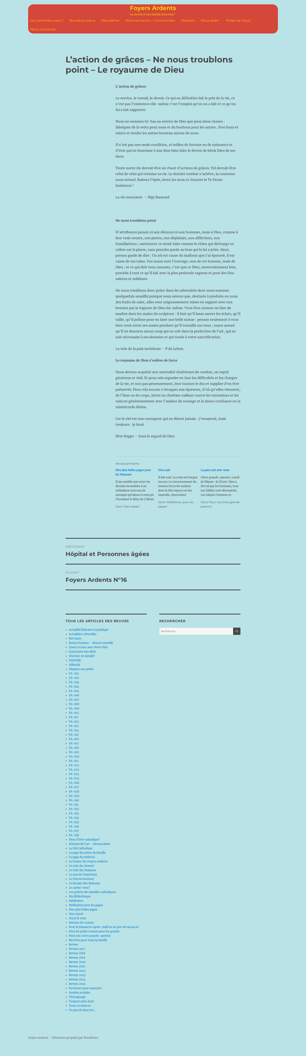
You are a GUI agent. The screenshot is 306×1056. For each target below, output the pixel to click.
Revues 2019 (77, 957)
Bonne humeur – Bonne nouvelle (91, 643)
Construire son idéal (82, 651)
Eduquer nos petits (81, 669)
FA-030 (74, 800)
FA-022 (74, 765)
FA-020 (74, 756)
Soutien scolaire (79, 992)
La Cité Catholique (80, 848)
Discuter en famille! (82, 656)
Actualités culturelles (83, 634)
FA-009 (74, 708)
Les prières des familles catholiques (92, 892)
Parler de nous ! (238, 20)
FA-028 (74, 791)
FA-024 (74, 774)
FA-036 (74, 826)
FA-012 (74, 721)
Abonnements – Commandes (150, 20)
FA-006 (74, 695)
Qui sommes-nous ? (47, 20)
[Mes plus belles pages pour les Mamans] (137, 488)
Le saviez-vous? (79, 887)
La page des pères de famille (87, 853)
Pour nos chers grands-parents (90, 936)
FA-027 (74, 787)
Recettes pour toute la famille (88, 940)
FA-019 (74, 752)
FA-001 (74, 673)
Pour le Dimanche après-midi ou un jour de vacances (104, 927)
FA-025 (74, 778)
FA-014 (74, 730)
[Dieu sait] (179, 488)
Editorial (74, 665)
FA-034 (74, 818)
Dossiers (188, 20)
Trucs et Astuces (80, 1005)
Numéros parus (82, 20)
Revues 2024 (77, 979)
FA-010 (74, 713)
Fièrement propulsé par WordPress (75, 1038)
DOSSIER (75, 660)
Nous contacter (43, 29)
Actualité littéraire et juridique (88, 630)
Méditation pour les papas (86, 905)
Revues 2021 (77, 966)
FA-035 (74, 822)
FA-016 (74, 739)
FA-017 (74, 743)
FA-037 (74, 831)
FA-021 (74, 761)
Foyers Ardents (153, 7)
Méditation (76, 901)
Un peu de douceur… (82, 1010)
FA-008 (74, 704)
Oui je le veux (77, 918)
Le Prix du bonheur (81, 879)
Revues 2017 (77, 949)
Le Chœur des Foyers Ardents (88, 861)
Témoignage (77, 997)
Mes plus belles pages (83, 909)
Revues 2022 (77, 971)
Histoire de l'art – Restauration (89, 844)
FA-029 (74, 796)
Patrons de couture (81, 922)
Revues (73, 944)
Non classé (76, 914)
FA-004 (74, 686)
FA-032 (74, 809)
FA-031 (73, 804)
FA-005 (74, 691)
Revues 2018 (77, 953)
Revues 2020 (77, 962)
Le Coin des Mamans (82, 870)
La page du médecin (82, 857)
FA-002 (74, 678)
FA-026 (74, 783)
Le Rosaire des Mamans (84, 883)
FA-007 (74, 700)
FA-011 (73, 717)
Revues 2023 (77, 975)
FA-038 (74, 835)
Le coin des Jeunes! (81, 866)
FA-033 (74, 813)
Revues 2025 (77, 984)
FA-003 (74, 682)
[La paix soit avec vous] (222, 488)
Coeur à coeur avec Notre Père (88, 647)
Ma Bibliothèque (80, 896)
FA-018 (74, 748)
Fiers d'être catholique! (84, 839)
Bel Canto (75, 638)
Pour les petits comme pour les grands (94, 931)
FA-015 (74, 734)
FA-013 (73, 726)
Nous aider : (210, 20)
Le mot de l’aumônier (83, 874)
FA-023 (74, 769)
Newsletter (110, 20)
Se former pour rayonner (85, 988)
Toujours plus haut (81, 1001)
